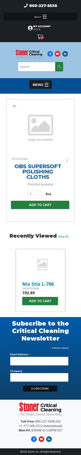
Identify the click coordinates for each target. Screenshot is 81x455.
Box (48, 194)
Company (16, 370)
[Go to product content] (42, 265)
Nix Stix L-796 (38, 284)
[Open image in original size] (29, 53)
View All (63, 236)
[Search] (59, 66)
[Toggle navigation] (40, 16)
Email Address (20, 354)
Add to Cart (40, 204)
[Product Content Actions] (67, 161)
